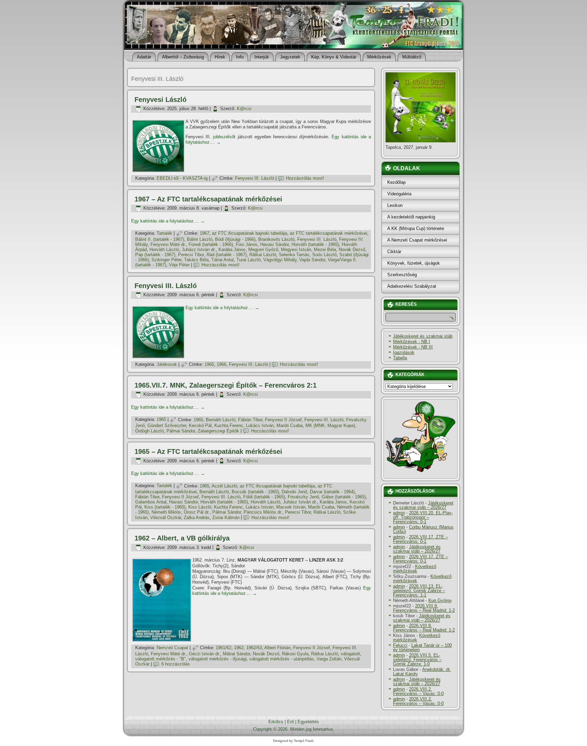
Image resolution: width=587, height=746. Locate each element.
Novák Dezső (352, 249)
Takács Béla (196, 259)
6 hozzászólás (175, 664)
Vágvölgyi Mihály (280, 259)
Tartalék (164, 233)
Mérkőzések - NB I (411, 341)
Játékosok (167, 364)
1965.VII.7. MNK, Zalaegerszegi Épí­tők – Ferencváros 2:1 (226, 385)
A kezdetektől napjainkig (411, 216)
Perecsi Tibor (191, 254)
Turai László (248, 259)
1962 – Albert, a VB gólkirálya (182, 538)
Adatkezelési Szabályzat (411, 286)
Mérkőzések (379, 56)
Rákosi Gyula (295, 653)
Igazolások (403, 352)
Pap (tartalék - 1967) (155, 254)
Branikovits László (276, 239)
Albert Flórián (277, 647)
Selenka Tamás (294, 254)
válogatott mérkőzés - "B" (160, 658)
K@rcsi (244, 108)
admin (399, 512)
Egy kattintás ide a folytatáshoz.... (168, 221)
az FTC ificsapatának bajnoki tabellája (249, 233)
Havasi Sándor (274, 244)
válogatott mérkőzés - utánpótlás (281, 658)
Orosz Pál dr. (197, 512)
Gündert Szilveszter (166, 425)
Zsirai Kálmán (225, 517)
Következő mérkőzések (414, 568)
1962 (239, 647)
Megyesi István (296, 249)
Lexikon (395, 205)
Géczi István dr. (204, 653)
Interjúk (261, 56)
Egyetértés (308, 721)
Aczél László (224, 486)
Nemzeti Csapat (172, 647)
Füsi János (246, 244)
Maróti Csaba (290, 425)
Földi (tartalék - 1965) (264, 496)
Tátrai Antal (222, 259)
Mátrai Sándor (236, 653)
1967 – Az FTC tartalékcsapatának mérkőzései (208, 199)
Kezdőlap (396, 182)
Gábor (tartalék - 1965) (344, 496)
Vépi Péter (179, 264)
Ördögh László (149, 430)
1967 (204, 233)
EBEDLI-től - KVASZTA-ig (182, 178)
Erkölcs (275, 721)
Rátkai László (262, 254)
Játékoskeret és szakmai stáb (422, 336)
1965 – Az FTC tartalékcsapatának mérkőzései (208, 451)
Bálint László (199, 239)
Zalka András (197, 517)
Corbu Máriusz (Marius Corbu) (423, 529)
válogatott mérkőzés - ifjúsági (218, 658)
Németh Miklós (166, 512)
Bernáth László (220, 419)
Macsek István (290, 507)
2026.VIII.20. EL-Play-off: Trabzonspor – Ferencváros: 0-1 (423, 517)
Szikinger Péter (166, 259)
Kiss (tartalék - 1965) (164, 507)
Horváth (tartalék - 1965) (315, 244)
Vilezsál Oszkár (165, 517)
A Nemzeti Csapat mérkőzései (417, 240)
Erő (290, 721)
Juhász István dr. (199, 249)
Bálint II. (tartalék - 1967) (159, 239)
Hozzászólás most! (305, 178)
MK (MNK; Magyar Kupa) (330, 425)
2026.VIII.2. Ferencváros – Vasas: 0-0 (418, 691)
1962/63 (254, 647)
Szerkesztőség (402, 274)
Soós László (324, 254)
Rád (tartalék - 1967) (227, 254)
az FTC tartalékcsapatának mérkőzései (328, 233)
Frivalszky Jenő (303, 496)
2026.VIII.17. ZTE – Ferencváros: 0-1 (420, 539)
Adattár (144, 56)
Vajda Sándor (312, 259)
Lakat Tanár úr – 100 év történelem (422, 647)
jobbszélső (223, 136)
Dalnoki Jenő (294, 491)
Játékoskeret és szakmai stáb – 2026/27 (423, 505)
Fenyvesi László (160, 99)
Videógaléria (399, 193)
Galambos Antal (150, 501)
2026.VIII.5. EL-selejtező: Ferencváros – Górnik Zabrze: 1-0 (417, 660)
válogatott (350, 653)
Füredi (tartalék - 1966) (211, 244)
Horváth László (164, 249)
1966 (221, 364)
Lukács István (260, 425)
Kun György (440, 600)
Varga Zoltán (329, 658)
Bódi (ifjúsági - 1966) (235, 239)
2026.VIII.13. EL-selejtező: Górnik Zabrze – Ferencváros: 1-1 (419, 591)
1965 (209, 364)
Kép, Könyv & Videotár (333, 56)
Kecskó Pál (200, 425)
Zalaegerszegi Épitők (218, 430)
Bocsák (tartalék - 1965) (255, 491)
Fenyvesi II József (283, 419)
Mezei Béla (325, 249)
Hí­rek (220, 56)
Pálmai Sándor (180, 430)
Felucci (400, 645)
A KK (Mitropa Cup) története (415, 228)
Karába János (232, 249)
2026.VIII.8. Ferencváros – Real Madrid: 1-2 (424, 608)
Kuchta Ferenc (228, 425)
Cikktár (394, 251)
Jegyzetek (290, 56)
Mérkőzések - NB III (413, 347)
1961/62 (223, 647)
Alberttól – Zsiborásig (183, 56)
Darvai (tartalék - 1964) (332, 491)
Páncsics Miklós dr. (263, 512)
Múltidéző (411, 56)
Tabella (400, 357)
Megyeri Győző (263, 249)
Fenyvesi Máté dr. (168, 244)
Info (240, 56)
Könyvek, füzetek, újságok (413, 263)
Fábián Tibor (250, 419)
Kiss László (199, 507)
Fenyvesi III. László (254, 178)
